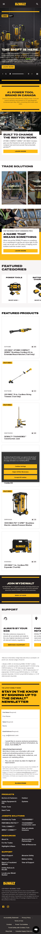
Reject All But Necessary (20, 472)
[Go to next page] (32, 73)
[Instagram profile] (8, 906)
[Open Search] (37, 4)
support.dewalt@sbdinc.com (26, 772)
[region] (20, 190)
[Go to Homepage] (20, 4)
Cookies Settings (20, 466)
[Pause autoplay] (37, 73)
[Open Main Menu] (4, 4)
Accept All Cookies (20, 477)
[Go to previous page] (3, 73)
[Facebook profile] (3, 906)
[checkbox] (3, 743)
